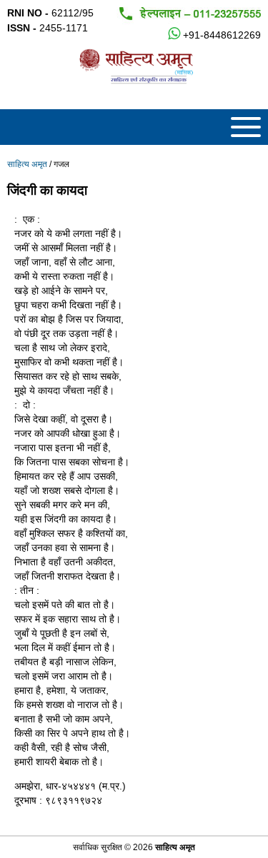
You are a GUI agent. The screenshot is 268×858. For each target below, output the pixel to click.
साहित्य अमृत (27, 164)
